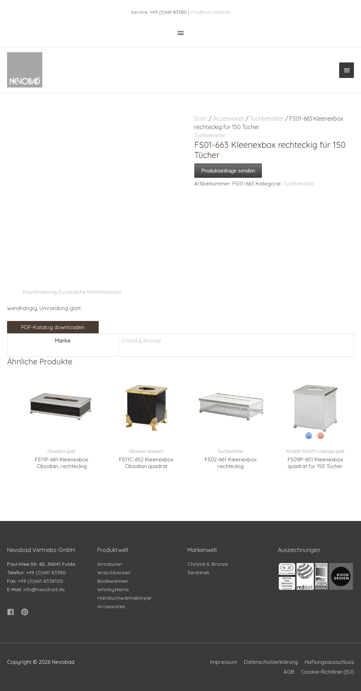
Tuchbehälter (267, 118)
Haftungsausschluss (329, 662)
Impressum (223, 662)
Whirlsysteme (113, 589)
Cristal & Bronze (141, 340)
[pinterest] (25, 612)
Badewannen (112, 581)
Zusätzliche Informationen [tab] (89, 292)
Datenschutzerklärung (271, 662)
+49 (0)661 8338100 (40, 581)
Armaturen (109, 564)
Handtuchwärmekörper (124, 598)
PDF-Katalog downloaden (53, 327)
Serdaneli (198, 572)
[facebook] (13, 612)
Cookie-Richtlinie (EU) (327, 671)
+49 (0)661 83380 (46, 572)
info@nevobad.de (210, 12)
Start (200, 118)
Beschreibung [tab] (40, 292)
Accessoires (228, 118)
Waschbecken (113, 572)
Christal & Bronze (208, 564)
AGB (288, 671)
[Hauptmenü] (346, 70)
